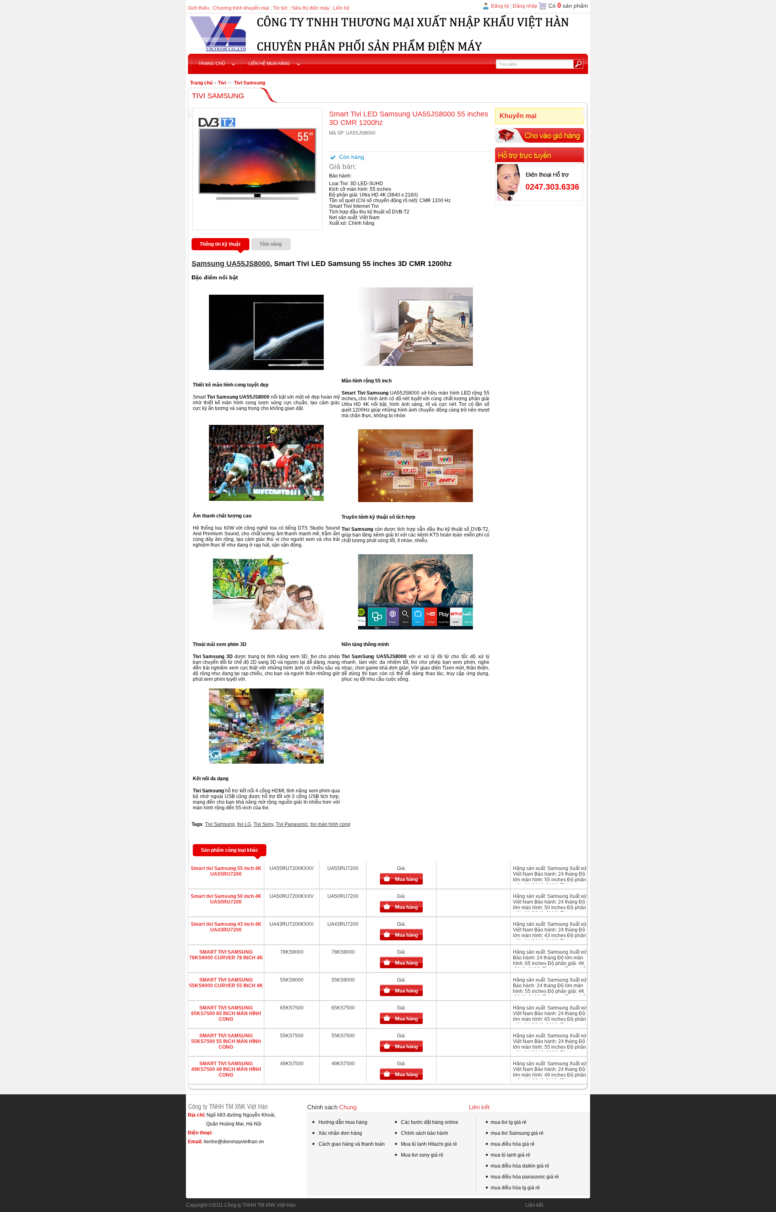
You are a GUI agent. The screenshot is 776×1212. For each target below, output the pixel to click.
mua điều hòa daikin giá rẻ (520, 1166)
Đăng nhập (525, 6)
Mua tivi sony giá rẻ (421, 1155)
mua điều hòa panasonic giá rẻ (525, 1177)
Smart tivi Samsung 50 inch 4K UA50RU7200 (226, 899)
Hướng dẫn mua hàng (342, 1122)
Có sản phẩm (568, 5)
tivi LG (244, 824)
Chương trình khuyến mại (241, 8)
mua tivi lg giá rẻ (509, 1122)
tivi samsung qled (373, 1205)
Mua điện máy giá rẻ (567, 1205)
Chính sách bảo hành (424, 1133)
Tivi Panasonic (292, 824)
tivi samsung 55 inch (324, 1205)
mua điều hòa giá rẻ (513, 1144)
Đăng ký (500, 6)
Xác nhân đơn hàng (339, 1133)
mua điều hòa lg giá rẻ (515, 1188)
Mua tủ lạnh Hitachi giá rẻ (428, 1144)
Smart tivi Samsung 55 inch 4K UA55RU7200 (226, 871)
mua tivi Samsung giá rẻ (517, 1133)
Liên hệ (341, 8)
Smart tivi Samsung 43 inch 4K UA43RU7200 (226, 927)
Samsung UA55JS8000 (231, 264)
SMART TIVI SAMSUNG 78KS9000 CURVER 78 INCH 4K (226, 955)
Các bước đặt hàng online (429, 1122)
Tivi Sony (263, 824)
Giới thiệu (198, 8)
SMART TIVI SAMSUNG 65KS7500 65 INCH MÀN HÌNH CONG (226, 1013)
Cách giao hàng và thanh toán (351, 1144)
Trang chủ (201, 83)
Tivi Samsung (249, 83)
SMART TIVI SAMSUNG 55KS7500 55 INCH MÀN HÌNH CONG (226, 1041)
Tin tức (280, 8)
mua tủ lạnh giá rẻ (510, 1155)
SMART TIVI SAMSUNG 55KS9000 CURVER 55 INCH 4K (226, 982)
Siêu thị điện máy (310, 8)
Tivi (222, 83)
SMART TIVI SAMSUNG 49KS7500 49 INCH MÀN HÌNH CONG (226, 1069)
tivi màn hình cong (330, 824)
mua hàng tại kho (419, 1205)
